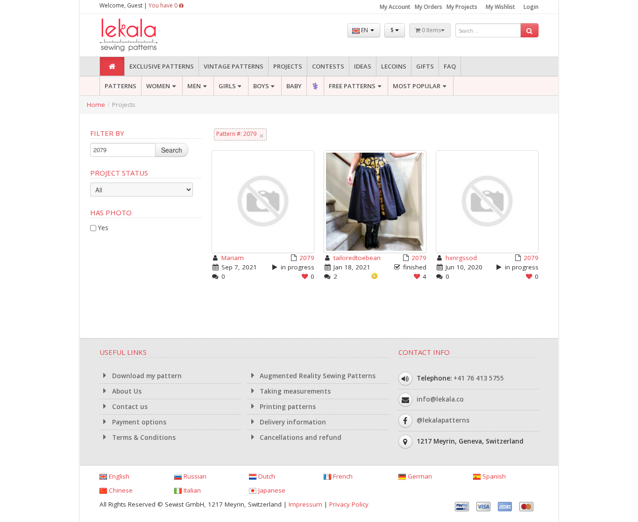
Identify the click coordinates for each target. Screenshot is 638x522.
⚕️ (315, 86)
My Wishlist (500, 7)
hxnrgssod (461, 258)
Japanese (270, 490)
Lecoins (393, 66)
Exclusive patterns (161, 66)
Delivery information (292, 422)
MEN (194, 86)
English (118, 476)
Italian (191, 490)
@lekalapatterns (443, 420)
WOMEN (158, 86)
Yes (103, 227)
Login (531, 7)
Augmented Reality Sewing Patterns (317, 376)
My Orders (428, 7)
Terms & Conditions (143, 437)
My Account (395, 7)
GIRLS (227, 86)
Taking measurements (294, 391)
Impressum (305, 504)
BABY (294, 86)
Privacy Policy (349, 504)
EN (364, 30)
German (419, 476)
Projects (287, 66)
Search (171, 150)
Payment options (138, 422)
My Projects (462, 7)
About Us (126, 391)
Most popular (416, 86)
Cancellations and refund (299, 437)
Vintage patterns (233, 66)
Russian (194, 476)
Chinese (120, 490)
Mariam (232, 258)
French (342, 476)
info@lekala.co (440, 399)
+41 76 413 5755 (479, 378)
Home (96, 104)
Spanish (493, 476)
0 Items (430, 30)
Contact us (129, 406)
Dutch (265, 476)
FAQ (450, 66)
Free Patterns (352, 86)
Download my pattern (146, 376)
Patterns (120, 86)
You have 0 (164, 5)
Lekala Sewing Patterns (146, 35)
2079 (306, 258)
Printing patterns (287, 406)
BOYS (261, 86)
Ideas (362, 66)
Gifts (425, 66)
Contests (328, 66)
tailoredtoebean (357, 258)
